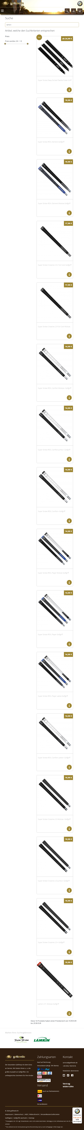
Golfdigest (8, 1118)
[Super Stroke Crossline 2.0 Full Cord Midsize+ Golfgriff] (55, 302)
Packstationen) (54, 1091)
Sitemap (31, 1118)
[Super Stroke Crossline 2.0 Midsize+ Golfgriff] (55, 795)
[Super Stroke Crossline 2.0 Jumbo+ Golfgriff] (55, 857)
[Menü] (80, 1109)
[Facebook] (72, 1075)
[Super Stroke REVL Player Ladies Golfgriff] (55, 672)
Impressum (9, 1114)
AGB (26, 1114)
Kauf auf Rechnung (43, 1062)
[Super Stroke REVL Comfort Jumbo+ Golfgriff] (55, 426)
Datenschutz (19, 1114)
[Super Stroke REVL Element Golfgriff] (55, 118)
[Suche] (67, 10)
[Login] (73, 10)
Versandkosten (42, 1104)
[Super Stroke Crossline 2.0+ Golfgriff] (55, 918)
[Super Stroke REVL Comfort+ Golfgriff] (55, 487)
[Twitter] (68, 1075)
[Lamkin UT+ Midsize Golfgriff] (55, 980)
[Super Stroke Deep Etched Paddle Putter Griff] (55, 56)
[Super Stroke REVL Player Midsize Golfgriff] (55, 549)
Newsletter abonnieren (71, 1071)
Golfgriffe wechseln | (21, 1118)
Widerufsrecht (34, 1114)
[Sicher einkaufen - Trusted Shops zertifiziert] (79, 3)
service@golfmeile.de (70, 1063)
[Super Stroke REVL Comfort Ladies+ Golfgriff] (55, 733)
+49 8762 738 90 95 (69, 1066)
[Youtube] (64, 1075)
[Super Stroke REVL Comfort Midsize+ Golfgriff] (55, 364)
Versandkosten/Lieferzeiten (50, 1114)
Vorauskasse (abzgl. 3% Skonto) (47, 1066)
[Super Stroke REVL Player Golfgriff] (55, 610)
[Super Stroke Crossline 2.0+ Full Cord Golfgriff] (55, 241)
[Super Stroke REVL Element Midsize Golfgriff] (55, 179)
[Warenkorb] (79, 10)
